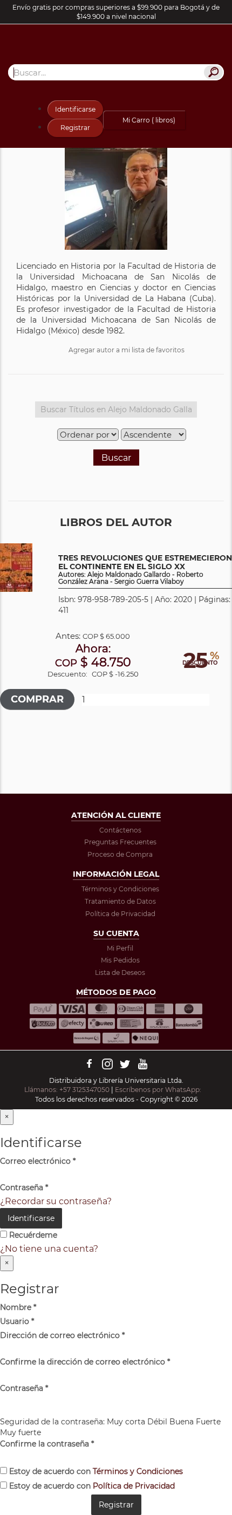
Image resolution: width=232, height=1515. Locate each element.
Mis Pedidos (120, 960)
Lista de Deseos (120, 972)
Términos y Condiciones (120, 889)
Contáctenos (120, 830)
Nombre (18, 1307)
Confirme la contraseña (47, 1444)
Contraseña (24, 1187)
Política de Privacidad (120, 914)
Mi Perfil (120, 948)
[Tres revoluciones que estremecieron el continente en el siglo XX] (16, 567)
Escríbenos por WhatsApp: (159, 1090)
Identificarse (75, 109)
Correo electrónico (38, 1161)
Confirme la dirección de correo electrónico (85, 1362)
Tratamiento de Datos (120, 901)
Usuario (17, 1321)
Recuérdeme (32, 1235)
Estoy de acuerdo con (95, 1471)
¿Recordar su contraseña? (56, 1201)
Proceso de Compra (120, 854)
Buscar (116, 458)
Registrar (75, 128)
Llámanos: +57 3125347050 (67, 1090)
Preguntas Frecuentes (120, 842)
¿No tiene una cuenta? (49, 1249)
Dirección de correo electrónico (62, 1335)
